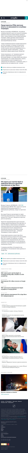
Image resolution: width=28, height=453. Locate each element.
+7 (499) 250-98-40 (4, 419)
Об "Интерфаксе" (8, 401)
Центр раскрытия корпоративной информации (8, 437)
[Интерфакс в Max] (9, 440)
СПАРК (2, 425)
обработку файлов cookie (22, 416)
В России (3, 21)
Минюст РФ (10, 124)
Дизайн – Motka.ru (4, 449)
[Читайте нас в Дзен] (2, 440)
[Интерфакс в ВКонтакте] (6, 440)
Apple (2, 253)
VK (6, 253)
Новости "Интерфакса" (4, 433)
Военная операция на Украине (9, 392)
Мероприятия (10, 402)
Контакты (2, 401)
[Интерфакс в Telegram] (4, 440)
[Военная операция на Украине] (14, 390)
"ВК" (22, 205)
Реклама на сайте (4, 402)
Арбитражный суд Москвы (14, 253)
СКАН (2, 434)
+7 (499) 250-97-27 (13, 419)
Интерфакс (14, 18)
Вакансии (20, 401)
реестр (20, 90)
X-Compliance (3, 427)
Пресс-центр (15, 401)
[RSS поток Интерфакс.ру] (8, 440)
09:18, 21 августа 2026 (5, 179)
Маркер (2, 429)
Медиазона (4, 124)
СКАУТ (2, 428)
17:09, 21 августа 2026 (5, 82)
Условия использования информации (8, 446)
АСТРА (2, 430)
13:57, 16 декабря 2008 (5, 23)
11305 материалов (5, 394)
